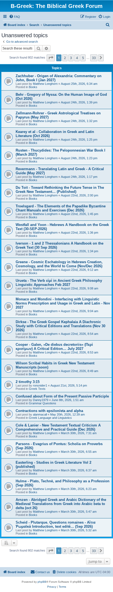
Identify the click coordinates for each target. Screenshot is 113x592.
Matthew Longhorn (45, 83)
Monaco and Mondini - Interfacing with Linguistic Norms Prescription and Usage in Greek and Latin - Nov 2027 (63, 303)
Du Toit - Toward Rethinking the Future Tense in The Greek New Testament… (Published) (60, 189)
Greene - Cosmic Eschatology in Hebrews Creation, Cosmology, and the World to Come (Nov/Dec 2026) (59, 264)
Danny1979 (40, 400)
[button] (51, 57)
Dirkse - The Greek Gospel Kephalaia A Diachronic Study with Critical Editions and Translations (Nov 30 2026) (60, 326)
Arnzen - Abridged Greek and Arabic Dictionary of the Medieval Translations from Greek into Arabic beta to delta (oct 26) (61, 504)
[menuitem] (14, 16)
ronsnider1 (40, 385)
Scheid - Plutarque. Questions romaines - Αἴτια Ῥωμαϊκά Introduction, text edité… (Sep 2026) (55, 524)
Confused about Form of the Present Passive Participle (62, 396)
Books (33, 87)
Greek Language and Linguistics (50, 417)
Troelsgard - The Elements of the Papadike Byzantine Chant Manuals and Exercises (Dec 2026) (61, 208)
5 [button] (83, 57)
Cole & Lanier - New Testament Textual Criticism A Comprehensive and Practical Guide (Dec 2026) (58, 427)
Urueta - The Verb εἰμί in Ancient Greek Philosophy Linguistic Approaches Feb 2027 (59, 282)
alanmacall (40, 414)
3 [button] (71, 57)
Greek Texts (37, 388)
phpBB (42, 581)
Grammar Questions (42, 403)
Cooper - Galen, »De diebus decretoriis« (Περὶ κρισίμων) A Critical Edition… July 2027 (54, 347)
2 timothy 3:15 (27, 382)
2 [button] (65, 57)
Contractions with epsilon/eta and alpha (49, 411)
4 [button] (77, 57)
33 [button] (94, 57)
